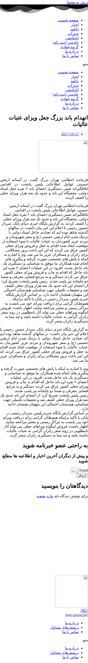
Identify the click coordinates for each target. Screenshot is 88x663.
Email (83, 470)
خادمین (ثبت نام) (66, 42)
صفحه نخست (68, 20)
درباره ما (72, 51)
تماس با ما (70, 56)
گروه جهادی (69, 47)
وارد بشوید (45, 496)
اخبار (75, 25)
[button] (44, 64)
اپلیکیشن (72, 38)
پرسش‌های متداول (64, 627)
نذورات (73, 34)
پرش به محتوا (77, 2)
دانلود (74, 29)
